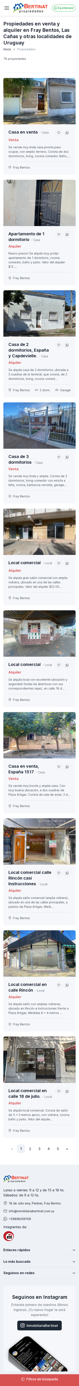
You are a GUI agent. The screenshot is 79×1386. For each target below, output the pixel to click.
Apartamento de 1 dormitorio (26, 236)
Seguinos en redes (19, 1273)
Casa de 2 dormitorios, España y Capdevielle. (28, 350)
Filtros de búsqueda (42, 1379)
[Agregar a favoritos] (58, 132)
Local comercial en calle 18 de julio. (27, 1093)
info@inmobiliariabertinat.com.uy (31, 1211)
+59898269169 (20, 1219)
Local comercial (24, 562)
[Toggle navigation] (6, 8)
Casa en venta (23, 132)
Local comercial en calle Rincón (27, 987)
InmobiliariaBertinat (42, 1325)
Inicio (7, 49)
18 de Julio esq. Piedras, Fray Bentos (35, 1203)
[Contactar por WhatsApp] (67, 132)
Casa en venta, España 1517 (23, 769)
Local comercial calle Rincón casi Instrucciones (29, 878)
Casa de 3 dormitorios (20, 459)
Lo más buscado (17, 1261)
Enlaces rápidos (16, 1250)
